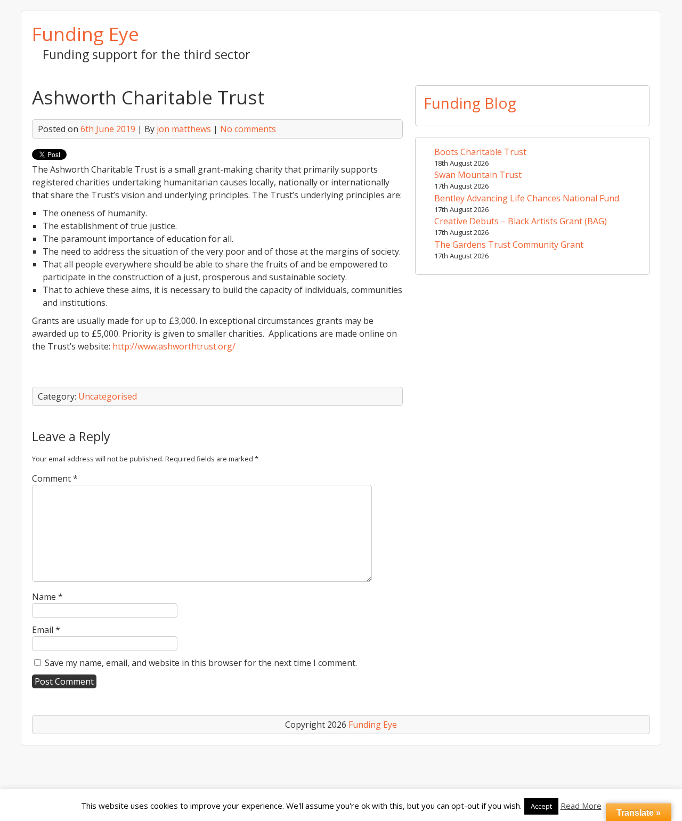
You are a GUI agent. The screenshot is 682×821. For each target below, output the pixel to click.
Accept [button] (541, 806)
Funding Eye (85, 33)
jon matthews (184, 129)
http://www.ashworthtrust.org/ (174, 346)
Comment (55, 478)
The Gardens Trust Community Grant (508, 244)
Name (47, 597)
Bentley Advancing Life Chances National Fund (526, 198)
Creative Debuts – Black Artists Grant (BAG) (520, 221)
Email (46, 630)
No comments (248, 129)
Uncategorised (107, 396)
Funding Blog (470, 103)
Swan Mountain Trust (478, 175)
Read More (581, 805)
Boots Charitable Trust (480, 152)
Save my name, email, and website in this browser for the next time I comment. (201, 663)
